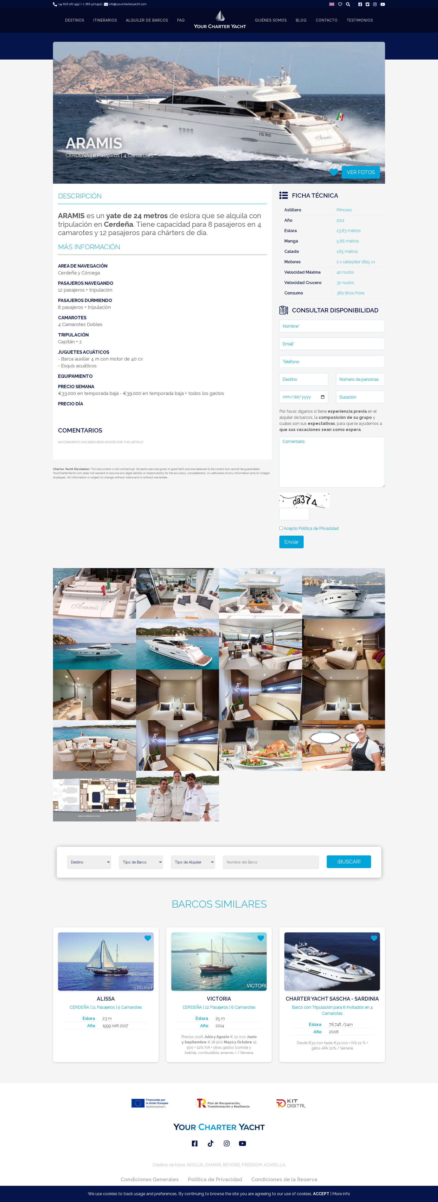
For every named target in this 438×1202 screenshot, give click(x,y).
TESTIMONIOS (360, 20)
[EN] (331, 4)
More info (341, 1193)
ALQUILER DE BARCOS (147, 20)
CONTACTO (327, 20)
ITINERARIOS (105, 20)
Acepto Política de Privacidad (311, 528)
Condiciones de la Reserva (284, 1179)
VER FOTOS (361, 172)
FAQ (181, 20)
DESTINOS (74, 20)
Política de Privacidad (215, 1179)
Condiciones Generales (150, 1179)
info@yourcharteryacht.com (127, 4)
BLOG (301, 20)
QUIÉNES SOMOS (271, 20)
